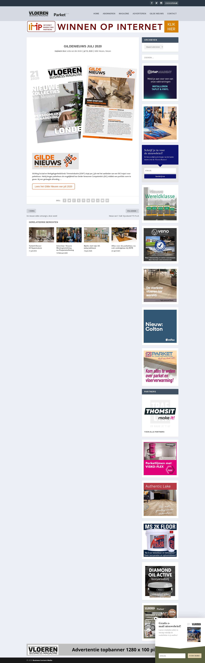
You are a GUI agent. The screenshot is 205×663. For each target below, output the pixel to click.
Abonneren (109, 14)
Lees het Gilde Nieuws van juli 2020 (53, 186)
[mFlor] (160, 414)
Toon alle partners (154, 432)
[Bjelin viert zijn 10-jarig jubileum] (96, 234)
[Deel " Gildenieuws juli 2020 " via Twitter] (69, 200)
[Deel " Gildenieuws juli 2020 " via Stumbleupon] (97, 200)
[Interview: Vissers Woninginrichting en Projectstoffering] (69, 234)
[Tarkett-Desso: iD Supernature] (41, 234)
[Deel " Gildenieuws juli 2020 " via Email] (102, 200)
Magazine (124, 14)
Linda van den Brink (74, 51)
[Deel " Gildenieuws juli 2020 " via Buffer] (93, 200)
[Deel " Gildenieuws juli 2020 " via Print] (107, 200)
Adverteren (139, 14)
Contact (172, 14)
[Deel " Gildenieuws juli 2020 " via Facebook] (64, 200)
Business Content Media (42, 660)
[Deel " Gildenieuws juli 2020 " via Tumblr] (78, 200)
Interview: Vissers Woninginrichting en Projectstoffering (65, 248)
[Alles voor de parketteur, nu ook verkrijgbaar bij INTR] (124, 234)
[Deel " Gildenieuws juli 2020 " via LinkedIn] (88, 200)
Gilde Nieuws (157, 14)
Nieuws (108, 51)
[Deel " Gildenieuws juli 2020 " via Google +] (74, 200)
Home (96, 14)
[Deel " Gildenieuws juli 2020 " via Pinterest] (83, 200)
